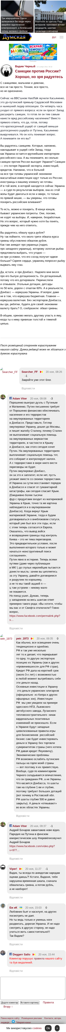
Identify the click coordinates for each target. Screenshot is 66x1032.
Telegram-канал (23, 1022)
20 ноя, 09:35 (45, 638)
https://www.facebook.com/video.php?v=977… (32, 848)
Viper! (13, 868)
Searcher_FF (30, 371)
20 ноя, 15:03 (33, 907)
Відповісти (28, 388)
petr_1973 (22, 638)
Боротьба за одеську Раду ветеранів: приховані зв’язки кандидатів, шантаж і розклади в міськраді (50, 26)
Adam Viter (19, 398)
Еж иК (13, 907)
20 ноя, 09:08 (38, 398)
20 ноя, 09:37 (38, 826)
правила (39, 958)
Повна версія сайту (10, 1018)
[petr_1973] (6, 639)
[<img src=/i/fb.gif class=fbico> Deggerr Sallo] (2, 954)
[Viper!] (2, 869)
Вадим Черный (25, 66)
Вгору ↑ (8, 1006)
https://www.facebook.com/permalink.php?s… (34, 617)
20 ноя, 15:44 (46, 954)
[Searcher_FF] (9, 372)
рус (54, 37)
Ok (48, 1028)
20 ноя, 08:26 (54, 371)
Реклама (33, 61)
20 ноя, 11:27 (33, 868)
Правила (48, 1002)
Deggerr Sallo (21, 954)
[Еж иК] (2, 908)
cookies (37, 1028)
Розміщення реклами (31, 1018)
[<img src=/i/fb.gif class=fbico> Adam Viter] (2, 399)
